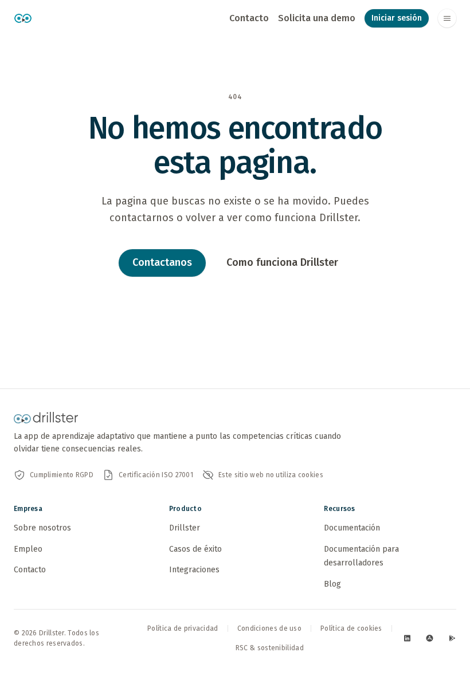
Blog (332, 584)
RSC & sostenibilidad (270, 648)
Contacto (249, 18)
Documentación (352, 528)
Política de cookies (351, 628)
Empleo (28, 549)
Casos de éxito (195, 549)
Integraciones (194, 570)
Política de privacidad (182, 628)
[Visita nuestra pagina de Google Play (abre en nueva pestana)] (452, 638)
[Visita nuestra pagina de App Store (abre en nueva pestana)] (429, 638)
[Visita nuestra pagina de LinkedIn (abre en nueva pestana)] (407, 638)
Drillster (184, 528)
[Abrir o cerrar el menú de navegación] (447, 18)
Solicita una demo (316, 18)
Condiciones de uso (269, 628)
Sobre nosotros (42, 528)
